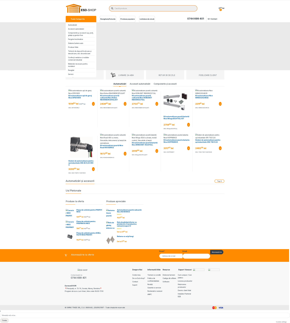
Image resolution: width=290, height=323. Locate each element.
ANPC (149, 294)
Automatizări (72, 25)
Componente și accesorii (165, 84)
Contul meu (136, 275)
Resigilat (71, 70)
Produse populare (127, 19)
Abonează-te (217, 252)
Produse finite (73, 47)
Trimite (4, 320)
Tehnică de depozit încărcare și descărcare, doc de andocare (79, 52)
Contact (213, 19)
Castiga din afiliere (169, 278)
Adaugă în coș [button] (92, 104)
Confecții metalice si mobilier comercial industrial (78, 59)
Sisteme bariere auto (75, 43)
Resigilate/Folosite (107, 19)
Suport (134, 285)
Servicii (70, 74)
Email (162, 251)
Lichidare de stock (147, 19)
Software (166, 282)
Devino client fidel (184, 290)
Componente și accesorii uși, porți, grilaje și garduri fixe (80, 34)
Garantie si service (154, 288)
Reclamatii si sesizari (154, 291)
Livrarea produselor (185, 281)
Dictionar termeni (169, 275)
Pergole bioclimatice (75, 39)
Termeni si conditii (154, 275)
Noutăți (150, 284)
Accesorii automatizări (76, 29)
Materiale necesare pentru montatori (78, 65)
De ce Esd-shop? (138, 278)
